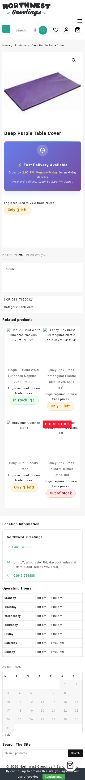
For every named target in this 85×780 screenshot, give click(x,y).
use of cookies (28, 776)
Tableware (26, 307)
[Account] (66, 30)
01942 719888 (24, 575)
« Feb (6, 735)
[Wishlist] (55, 30)
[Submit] (43, 30)
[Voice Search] (35, 30)
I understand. (53, 776)
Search (75, 753)
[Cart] (78, 30)
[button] (74, 60)
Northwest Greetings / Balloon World (49, 766)
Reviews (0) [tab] (35, 255)
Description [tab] (12, 255)
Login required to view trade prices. (29, 203)
